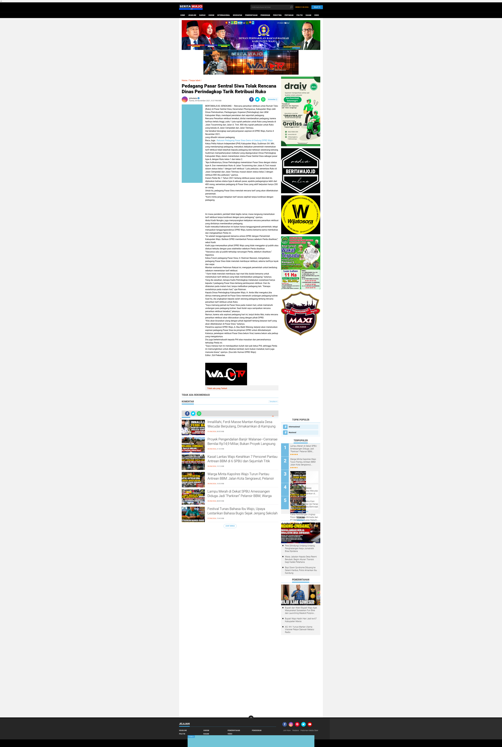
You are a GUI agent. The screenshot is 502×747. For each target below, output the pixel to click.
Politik (299, 15)
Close (191, 736)
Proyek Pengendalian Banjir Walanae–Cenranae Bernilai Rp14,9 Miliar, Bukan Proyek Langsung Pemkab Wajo (242, 443)
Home (182, 15)
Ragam (308, 15)
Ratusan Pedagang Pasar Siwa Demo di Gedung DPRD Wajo (245, 140)
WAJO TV (317, 7)
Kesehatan (237, 15)
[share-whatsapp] (263, 99)
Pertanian (289, 15)
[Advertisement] (300, 377)
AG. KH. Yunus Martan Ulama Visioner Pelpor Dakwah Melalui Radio (299, 630)
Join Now (287, 730)
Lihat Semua (230, 526)
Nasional (292, 432)
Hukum (211, 15)
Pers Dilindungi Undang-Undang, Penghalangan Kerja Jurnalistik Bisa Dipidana (300, 548)
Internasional (223, 15)
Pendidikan (265, 15)
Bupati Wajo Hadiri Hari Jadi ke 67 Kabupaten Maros (301, 620)
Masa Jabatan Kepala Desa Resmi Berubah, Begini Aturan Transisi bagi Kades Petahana (301, 559)
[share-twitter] (257, 99)
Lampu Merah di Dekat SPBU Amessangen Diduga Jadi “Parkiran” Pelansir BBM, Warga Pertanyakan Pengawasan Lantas (239, 495)
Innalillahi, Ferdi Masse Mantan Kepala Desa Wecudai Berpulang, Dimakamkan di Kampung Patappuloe (241, 426)
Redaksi (295, 730)
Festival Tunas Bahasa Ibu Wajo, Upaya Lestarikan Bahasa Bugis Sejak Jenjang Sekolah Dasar (242, 513)
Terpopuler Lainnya (300, 511)
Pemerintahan (251, 15)
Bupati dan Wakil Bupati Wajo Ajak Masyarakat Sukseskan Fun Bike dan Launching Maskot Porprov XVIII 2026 (301, 611)
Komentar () (272, 99)
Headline (183, 730)
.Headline (192, 15)
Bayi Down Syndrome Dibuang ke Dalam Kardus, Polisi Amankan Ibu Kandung (301, 570)
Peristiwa (277, 15)
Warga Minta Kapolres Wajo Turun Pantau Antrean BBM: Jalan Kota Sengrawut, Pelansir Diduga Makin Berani (240, 478)
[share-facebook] (251, 99)
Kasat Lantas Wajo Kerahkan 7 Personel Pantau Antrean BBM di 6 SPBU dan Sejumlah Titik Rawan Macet (242, 461)
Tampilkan (273, 401)
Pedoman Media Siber (309, 730)
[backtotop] (251, 718)
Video (316, 15)
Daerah (202, 15)
